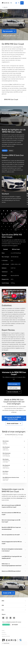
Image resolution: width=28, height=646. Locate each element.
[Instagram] (6, 617)
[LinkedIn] (10, 617)
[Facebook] (3, 617)
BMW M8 (5, 7)
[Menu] (22, 2)
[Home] (7, 3)
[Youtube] (14, 617)
